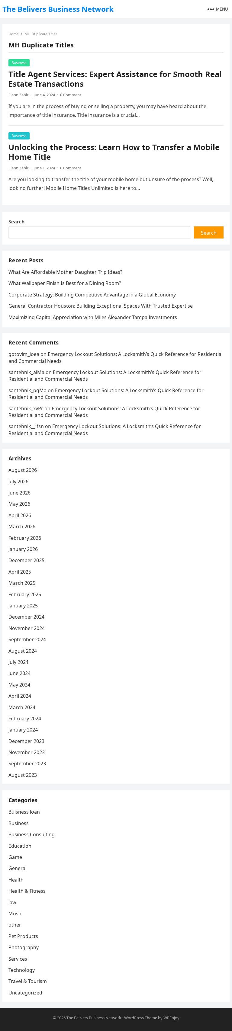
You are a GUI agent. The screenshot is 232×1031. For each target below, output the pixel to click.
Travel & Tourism (27, 981)
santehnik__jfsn (26, 426)
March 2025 (21, 583)
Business (19, 62)
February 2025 (24, 594)
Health (16, 879)
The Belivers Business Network (58, 9)
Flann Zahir (18, 95)
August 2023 (22, 775)
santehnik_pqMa (27, 390)
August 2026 (22, 470)
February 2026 (24, 538)
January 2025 (23, 605)
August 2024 (22, 651)
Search (16, 221)
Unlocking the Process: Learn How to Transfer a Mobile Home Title (114, 152)
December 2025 (26, 560)
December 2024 (26, 616)
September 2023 (27, 763)
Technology (21, 970)
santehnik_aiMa (26, 372)
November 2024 (26, 628)
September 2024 (27, 639)
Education (19, 846)
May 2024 (19, 684)
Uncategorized (25, 992)
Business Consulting (31, 834)
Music (15, 913)
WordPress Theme (140, 1017)
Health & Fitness (27, 891)
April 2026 (19, 515)
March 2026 (21, 526)
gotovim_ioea (23, 354)
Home (13, 34)
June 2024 (19, 673)
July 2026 (18, 481)
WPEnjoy (171, 1017)
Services (17, 959)
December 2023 (26, 741)
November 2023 (26, 752)
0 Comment (70, 95)
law (12, 902)
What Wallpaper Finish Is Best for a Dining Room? (64, 283)
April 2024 (19, 696)
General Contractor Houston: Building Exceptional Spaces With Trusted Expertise (100, 306)
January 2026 (23, 549)
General (17, 868)
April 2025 (19, 571)
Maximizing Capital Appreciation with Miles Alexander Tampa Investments (92, 317)
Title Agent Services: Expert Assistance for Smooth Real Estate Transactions (115, 79)
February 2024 (24, 718)
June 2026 (19, 492)
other (14, 924)
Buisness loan (24, 811)
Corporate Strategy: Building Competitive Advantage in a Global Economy (92, 294)
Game (15, 857)
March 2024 (21, 707)
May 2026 (19, 504)
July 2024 (18, 662)
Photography (23, 947)
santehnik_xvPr (25, 408)
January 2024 (23, 729)
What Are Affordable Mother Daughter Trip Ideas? (65, 272)
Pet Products (23, 936)
